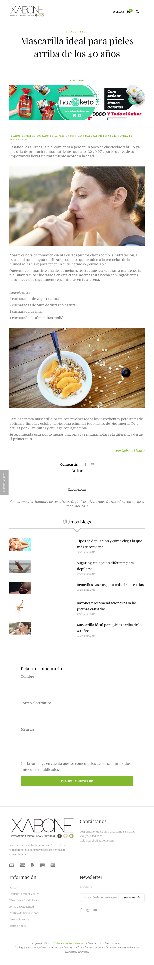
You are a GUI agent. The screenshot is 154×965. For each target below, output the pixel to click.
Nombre (27, 676)
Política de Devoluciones (24, 913)
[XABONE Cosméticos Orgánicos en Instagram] (87, 910)
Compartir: (69, 464)
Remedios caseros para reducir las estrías (110, 584)
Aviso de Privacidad (21, 906)
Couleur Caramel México (24, 894)
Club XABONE (4, 482)
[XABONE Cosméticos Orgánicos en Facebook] (81, 910)
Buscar (13, 887)
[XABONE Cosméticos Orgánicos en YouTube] (95, 910)
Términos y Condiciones (24, 900)
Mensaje (28, 729)
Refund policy (17, 925)
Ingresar (118, 11)
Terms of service (19, 919)
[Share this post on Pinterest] (92, 464)
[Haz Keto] (77, 102)
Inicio (71, 31)
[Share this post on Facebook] (85, 464)
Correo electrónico (36, 702)
